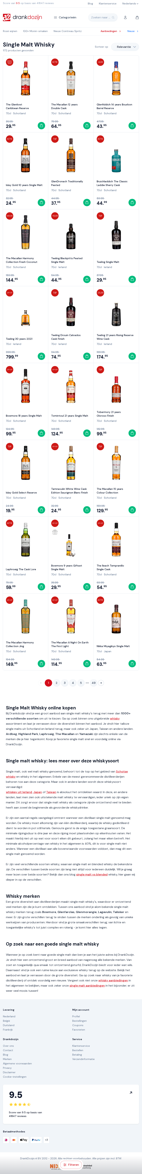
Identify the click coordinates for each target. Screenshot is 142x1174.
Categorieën (67, 17)
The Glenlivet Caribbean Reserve (17, 106)
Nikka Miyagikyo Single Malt (113, 646)
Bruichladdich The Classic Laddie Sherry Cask (112, 183)
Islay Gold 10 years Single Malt (24, 185)
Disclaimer (9, 1072)
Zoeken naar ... (100, 17)
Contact (8, 1050)
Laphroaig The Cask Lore (21, 569)
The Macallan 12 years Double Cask (64, 106)
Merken (7, 1059)
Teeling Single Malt (108, 262)
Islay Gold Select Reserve (21, 492)
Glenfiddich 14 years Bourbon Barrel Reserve (114, 106)
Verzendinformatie (83, 1059)
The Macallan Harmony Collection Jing (20, 644)
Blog (5, 1054)
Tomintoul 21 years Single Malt (69, 415)
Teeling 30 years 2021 (19, 338)
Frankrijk (8, 1029)
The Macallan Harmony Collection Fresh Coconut (21, 260)
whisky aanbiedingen (113, 980)
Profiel (76, 1016)
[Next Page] (101, 683)
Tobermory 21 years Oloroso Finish (109, 413)
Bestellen (77, 1050)
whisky (115, 718)
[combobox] (125, 47)
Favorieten (78, 1029)
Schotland (19, 113)
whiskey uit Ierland (19, 792)
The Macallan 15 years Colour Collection (110, 490)
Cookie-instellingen (14, 1076)
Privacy (7, 1068)
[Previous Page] (41, 683)
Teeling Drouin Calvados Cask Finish (66, 336)
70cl (8, 113)
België (6, 1020)
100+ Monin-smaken (35, 31)
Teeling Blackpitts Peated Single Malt (66, 260)
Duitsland (8, 1025)
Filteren (73, 1165)
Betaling (77, 1054)
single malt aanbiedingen (87, 985)
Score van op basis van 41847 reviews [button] (28, 3)
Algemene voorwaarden (17, 1063)
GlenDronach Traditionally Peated (67, 183)
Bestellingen (79, 1020)
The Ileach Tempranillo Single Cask (110, 567)
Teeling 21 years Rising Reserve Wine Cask (115, 336)
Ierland (62, 267)
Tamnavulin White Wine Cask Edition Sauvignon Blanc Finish (69, 490)
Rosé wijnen (10, 31)
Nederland (9, 1016)
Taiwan (51, 792)
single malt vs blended (92, 874)
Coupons (77, 1025)
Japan (107, 651)
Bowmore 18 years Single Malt (24, 415)
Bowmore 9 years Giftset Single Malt (66, 567)
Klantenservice (81, 1045)
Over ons (8, 1045)
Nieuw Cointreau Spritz (68, 31)
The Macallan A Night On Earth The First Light (70, 644)
